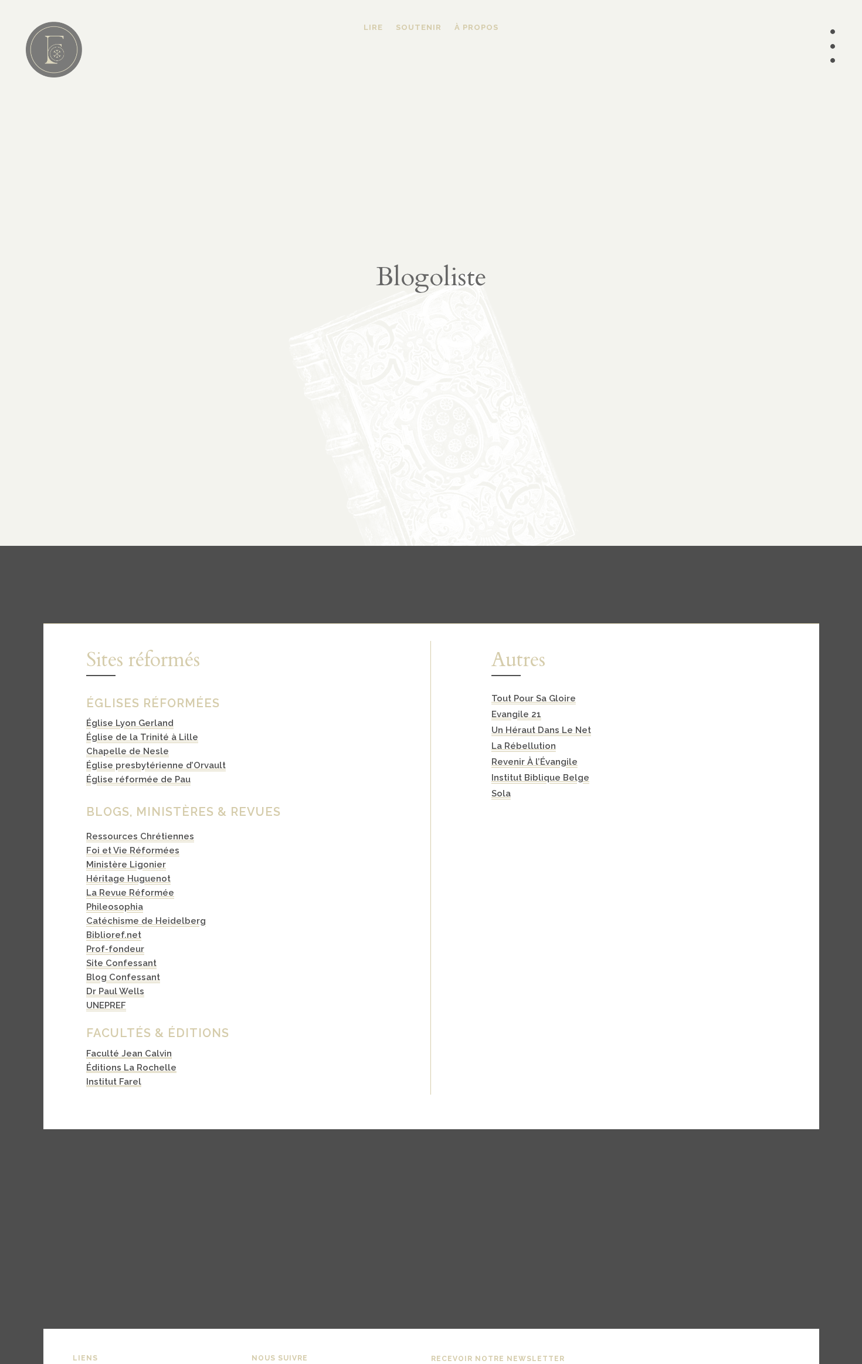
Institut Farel (113, 1081)
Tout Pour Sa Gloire (533, 698)
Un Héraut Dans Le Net (541, 730)
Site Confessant (121, 963)
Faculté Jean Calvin (129, 1053)
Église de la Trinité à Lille (142, 737)
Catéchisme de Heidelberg (146, 921)
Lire (373, 27)
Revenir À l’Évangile (534, 762)
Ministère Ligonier (126, 864)
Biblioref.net (113, 935)
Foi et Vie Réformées (132, 850)
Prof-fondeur (115, 949)
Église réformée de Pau (138, 779)
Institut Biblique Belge (540, 777)
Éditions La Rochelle (131, 1067)
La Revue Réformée (130, 892)
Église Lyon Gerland (130, 723)
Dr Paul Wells (115, 991)
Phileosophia (114, 907)
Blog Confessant (123, 977)
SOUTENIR (419, 27)
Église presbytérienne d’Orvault (156, 765)
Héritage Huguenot (128, 878)
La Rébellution (523, 746)
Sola (501, 793)
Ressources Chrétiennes (140, 836)
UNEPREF (106, 1005)
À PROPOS (476, 27)
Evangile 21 (516, 714)
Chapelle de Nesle (127, 751)
